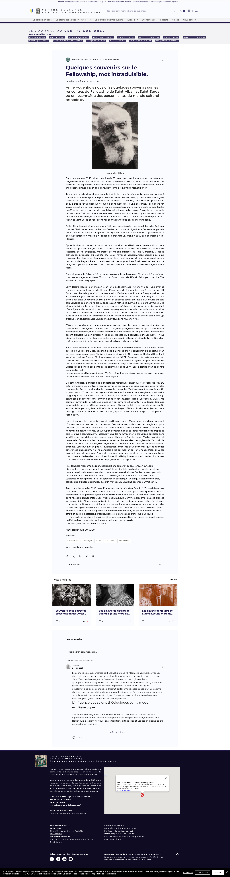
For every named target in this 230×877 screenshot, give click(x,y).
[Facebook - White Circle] (52, 859)
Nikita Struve (117, 41)
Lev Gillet (110, 540)
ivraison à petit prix (66, 2)
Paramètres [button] (188, 872)
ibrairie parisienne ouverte (120, 2)
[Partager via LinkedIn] (80, 556)
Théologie (87, 540)
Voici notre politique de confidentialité (100, 873)
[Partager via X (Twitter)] (73, 556)
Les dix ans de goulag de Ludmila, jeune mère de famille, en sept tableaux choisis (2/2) (114, 612)
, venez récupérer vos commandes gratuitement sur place (154, 2)
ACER (98, 540)
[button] (183, 11)
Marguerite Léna (96, 41)
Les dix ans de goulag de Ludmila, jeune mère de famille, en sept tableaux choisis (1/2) (157, 612)
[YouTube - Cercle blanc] (71, 859)
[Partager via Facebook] (67, 556)
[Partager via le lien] (86, 556)
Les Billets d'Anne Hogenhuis (80, 547)
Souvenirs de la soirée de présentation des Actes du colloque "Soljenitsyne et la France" (71, 612)
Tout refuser (203, 872)
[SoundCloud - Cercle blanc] (64, 859)
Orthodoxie (72, 540)
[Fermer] (226, 872)
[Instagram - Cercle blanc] (58, 859)
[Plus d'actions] (162, 59)
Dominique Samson (140, 41)
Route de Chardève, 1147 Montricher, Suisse (71, 839)
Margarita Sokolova (167, 41)
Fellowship (124, 540)
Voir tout (173, 579)
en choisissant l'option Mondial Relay (88, 2)
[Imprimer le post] (93, 556)
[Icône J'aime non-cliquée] (74, 737)
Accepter (217, 872)
